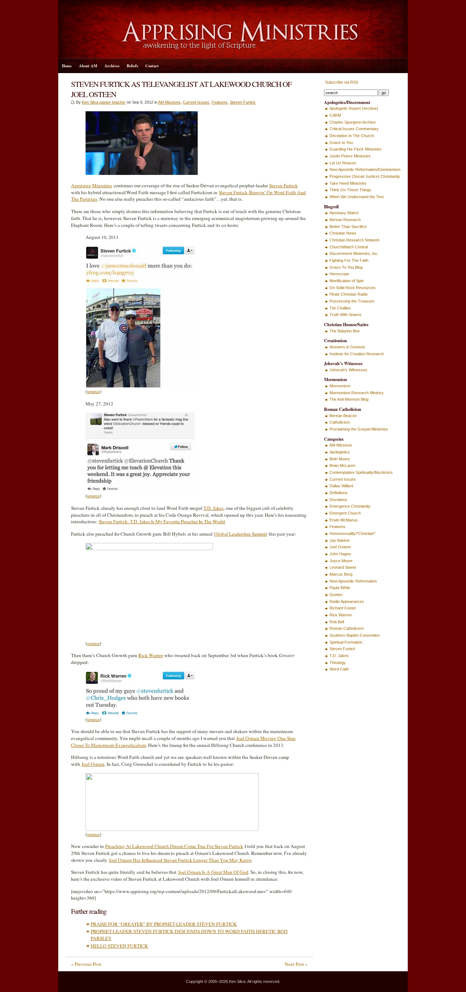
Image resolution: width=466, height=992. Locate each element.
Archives (111, 66)
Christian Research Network (354, 240)
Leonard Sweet (342, 567)
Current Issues (196, 102)
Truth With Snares (345, 314)
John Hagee (340, 554)
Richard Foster (342, 608)
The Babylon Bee (344, 331)
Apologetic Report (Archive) (353, 108)
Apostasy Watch (344, 213)
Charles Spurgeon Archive (352, 122)
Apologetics (339, 452)
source (93, 391)
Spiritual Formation (345, 642)
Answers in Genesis (347, 347)
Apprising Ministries (91, 185)
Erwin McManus (343, 520)
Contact (152, 66)
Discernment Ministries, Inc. (354, 253)
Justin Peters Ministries (350, 156)
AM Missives (169, 102)
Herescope (339, 274)
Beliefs (132, 66)
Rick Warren (150, 655)
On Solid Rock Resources (352, 287)
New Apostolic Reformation (353, 581)
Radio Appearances (346, 601)
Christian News (342, 233)
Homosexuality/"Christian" (352, 533)
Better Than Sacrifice (348, 226)
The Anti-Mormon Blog (348, 399)
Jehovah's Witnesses (348, 370)
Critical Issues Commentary (354, 129)
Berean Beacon (343, 415)
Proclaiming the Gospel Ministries (358, 429)
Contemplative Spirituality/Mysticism (360, 472)
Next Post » (296, 964)
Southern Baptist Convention (354, 635)
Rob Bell (336, 622)
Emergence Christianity (350, 506)
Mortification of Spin (346, 281)
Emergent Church (345, 513)
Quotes (336, 594)
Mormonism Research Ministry (356, 393)
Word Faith (339, 669)
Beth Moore (339, 459)
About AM (88, 66)
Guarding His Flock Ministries (355, 149)
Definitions (338, 493)
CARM (335, 115)
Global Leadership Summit (240, 534)
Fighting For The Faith (348, 260)
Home (67, 66)
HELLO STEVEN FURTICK (119, 946)
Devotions (338, 499)
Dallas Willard (341, 486)
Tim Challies (340, 308)
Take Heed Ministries (348, 183)
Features (220, 102)
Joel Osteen (93, 764)
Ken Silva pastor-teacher (104, 102)
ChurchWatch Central (348, 247)
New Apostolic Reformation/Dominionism (364, 169)
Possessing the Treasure (351, 301)
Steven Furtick (243, 102)
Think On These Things (350, 190)
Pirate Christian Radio (348, 294)
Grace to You (341, 142)
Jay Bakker (339, 540)
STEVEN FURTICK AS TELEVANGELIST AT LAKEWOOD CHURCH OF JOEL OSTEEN (181, 89)
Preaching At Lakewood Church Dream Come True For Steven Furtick (174, 846)
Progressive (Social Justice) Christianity (364, 176)
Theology (337, 662)
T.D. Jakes (214, 508)
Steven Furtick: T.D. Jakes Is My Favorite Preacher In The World (162, 521)
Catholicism (339, 422)
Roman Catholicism (346, 628)
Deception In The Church (351, 135)
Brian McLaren (342, 465)
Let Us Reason (342, 163)
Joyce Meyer (341, 561)
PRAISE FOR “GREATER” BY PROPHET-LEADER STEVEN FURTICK (164, 924)
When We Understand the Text (356, 197)
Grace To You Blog (346, 267)
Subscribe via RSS (341, 82)
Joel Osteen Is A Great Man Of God (213, 872)
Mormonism (339, 386)
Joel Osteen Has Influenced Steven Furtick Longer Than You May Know (180, 860)
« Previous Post (86, 964)
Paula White (339, 587)
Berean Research (345, 219)
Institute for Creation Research (356, 354)
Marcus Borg (340, 574)
